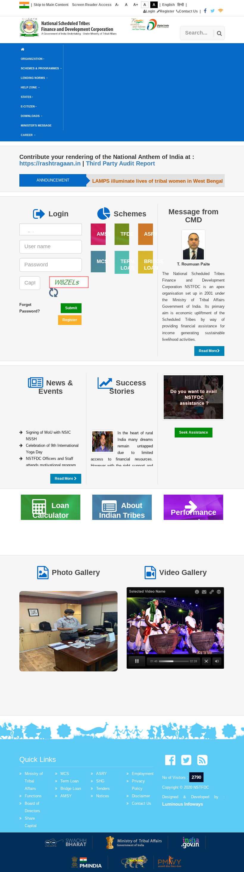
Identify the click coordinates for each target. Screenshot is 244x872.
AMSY (66, 796)
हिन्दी (180, 5)
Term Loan (69, 781)
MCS (64, 773)
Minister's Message (36, 125)
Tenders (103, 788)
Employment (143, 773)
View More (68, 634)
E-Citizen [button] (28, 106)
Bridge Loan (70, 788)
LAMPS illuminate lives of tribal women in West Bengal (157, 181)
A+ (135, 5)
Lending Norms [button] (33, 77)
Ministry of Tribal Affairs (34, 781)
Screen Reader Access (92, 5)
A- (117, 5)
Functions (33, 796)
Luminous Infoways (182, 804)
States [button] (26, 97)
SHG (100, 781)
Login (150, 11)
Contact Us (188, 11)
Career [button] (27, 135)
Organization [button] (32, 58)
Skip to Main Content (51, 5)
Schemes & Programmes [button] (40, 68)
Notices (102, 796)
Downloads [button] (30, 116)
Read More (208, 351)
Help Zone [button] (29, 87)
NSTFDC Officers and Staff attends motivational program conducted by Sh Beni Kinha (51, 463)
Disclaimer (141, 796)
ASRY (101, 773)
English (168, 5)
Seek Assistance (193, 432)
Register (167, 11)
